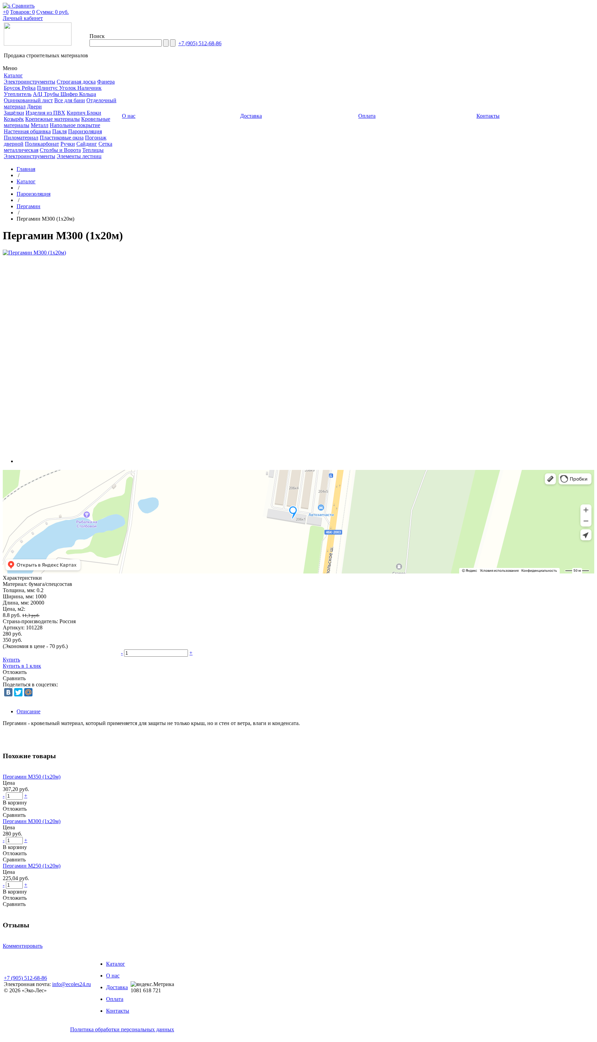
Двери (34, 106)
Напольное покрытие (75, 125)
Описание (28, 711)
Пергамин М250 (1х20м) (31, 866)
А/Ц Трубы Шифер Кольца (64, 94)
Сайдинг (86, 144)
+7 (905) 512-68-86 (199, 43)
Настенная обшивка (27, 131)
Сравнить (14, 678)
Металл (39, 125)
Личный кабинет (23, 18)
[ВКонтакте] (8, 692)
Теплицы (93, 150)
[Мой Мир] (28, 692)
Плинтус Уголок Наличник (69, 88)
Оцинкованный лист (28, 100)
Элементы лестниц (79, 156)
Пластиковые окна (62, 138)
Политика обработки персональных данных (122, 1029)
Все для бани (69, 100)
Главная (26, 169)
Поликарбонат (42, 144)
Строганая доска (76, 82)
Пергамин (28, 206)
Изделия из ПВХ (45, 113)
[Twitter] (18, 692)
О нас (113, 975)
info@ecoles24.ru (71, 984)
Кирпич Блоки (84, 113)
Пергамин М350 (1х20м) (31, 777)
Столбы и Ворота (60, 150)
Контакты (117, 1011)
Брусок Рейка (20, 88)
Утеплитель (17, 94)
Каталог (26, 181)
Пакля (59, 131)
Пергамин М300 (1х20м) (31, 821)
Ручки (67, 144)
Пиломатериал (21, 138)
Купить (11, 660)
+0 (6, 12)
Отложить (15, 672)
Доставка (117, 987)
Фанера (106, 82)
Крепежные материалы (52, 119)
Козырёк (14, 119)
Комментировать (22, 946)
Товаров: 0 (22, 12)
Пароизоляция (85, 131)
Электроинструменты (29, 82)
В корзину (15, 802)
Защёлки (14, 113)
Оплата (114, 999)
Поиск (97, 36)
